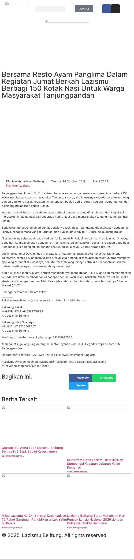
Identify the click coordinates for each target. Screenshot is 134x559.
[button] (50, 9)
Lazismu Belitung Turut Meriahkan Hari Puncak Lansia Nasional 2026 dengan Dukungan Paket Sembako (96, 519)
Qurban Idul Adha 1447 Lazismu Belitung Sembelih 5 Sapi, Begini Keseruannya (32, 449)
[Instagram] (115, 8)
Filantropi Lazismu (18, 185)
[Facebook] (106, 8)
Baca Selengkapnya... (13, 455)
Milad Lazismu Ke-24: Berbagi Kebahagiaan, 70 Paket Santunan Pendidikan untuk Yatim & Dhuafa (34, 519)
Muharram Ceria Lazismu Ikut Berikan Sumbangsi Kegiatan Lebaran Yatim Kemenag (95, 463)
